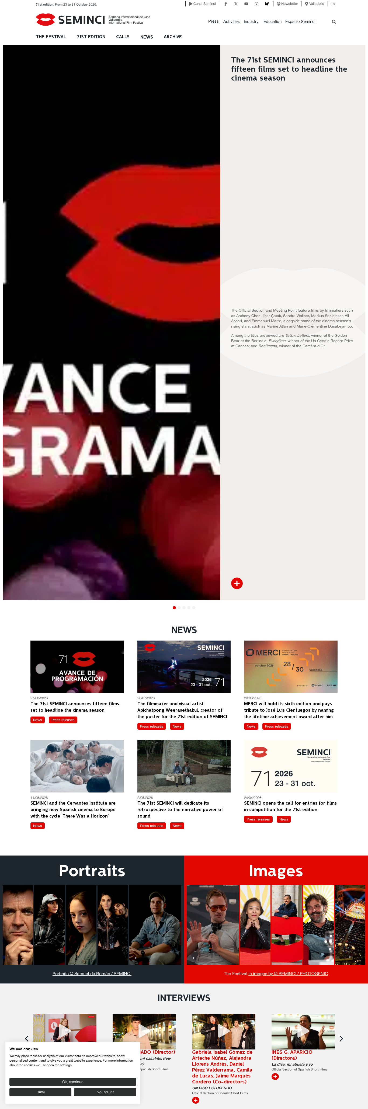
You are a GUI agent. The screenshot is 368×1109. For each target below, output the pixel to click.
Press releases (63, 720)
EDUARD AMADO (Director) (144, 1052)
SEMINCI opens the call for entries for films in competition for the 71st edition (290, 806)
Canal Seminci (204, 4)
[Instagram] (256, 4)
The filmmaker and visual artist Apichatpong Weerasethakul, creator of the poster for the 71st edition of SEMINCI (182, 710)
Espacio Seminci (300, 21)
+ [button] (9, 957)
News (146, 37)
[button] (213, 21)
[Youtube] (246, 4)
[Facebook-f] (226, 4)
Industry (251, 21)
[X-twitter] (236, 4)
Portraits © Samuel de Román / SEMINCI (92, 973)
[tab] (18, 925)
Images (276, 871)
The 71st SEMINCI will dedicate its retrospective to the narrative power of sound (180, 809)
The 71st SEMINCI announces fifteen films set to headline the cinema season (74, 707)
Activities (231, 21)
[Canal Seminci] (191, 4)
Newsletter (289, 4)
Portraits (92, 871)
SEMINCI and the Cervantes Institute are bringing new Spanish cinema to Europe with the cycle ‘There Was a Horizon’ (73, 809)
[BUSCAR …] (334, 22)
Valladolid (316, 4)
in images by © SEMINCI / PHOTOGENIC (288, 973)
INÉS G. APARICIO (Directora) (292, 1055)
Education (272, 21)
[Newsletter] (278, 4)
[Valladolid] (306, 4)
